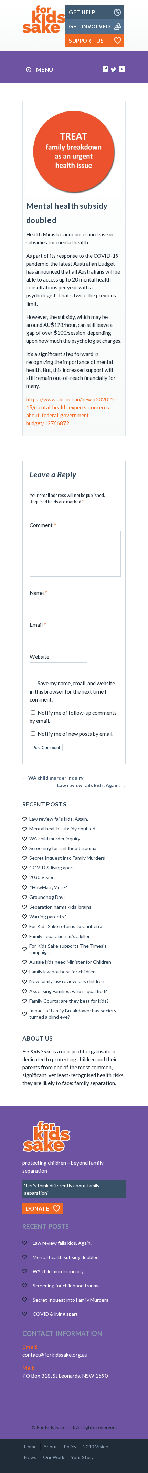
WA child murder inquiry (54, 838)
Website (39, 656)
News (30, 1457)
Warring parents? (47, 916)
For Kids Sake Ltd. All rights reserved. (77, 1427)
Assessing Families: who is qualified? (68, 991)
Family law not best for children (62, 971)
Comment (43, 525)
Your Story (82, 1457)
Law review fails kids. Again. (58, 819)
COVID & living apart (51, 868)
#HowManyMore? (48, 887)
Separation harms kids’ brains (60, 907)
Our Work (53, 1457)
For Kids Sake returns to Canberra (65, 926)
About (50, 1446)
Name (38, 593)
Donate (38, 1208)
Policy (70, 1446)
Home (30, 1446)
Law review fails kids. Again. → (91, 785)
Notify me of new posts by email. (75, 734)
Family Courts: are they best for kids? (69, 1001)
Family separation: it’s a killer (59, 936)
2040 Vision (95, 1446)
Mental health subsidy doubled (62, 828)
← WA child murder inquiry (52, 778)
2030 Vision (42, 877)
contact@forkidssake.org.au (54, 1354)
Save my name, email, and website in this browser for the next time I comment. (72, 691)
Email (38, 625)
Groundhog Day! (47, 897)
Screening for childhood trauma (62, 848)
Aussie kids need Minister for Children (70, 962)
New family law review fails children (66, 981)
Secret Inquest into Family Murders (67, 858)
